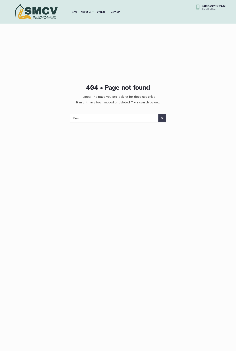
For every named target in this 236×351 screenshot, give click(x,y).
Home (74, 11)
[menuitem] (87, 12)
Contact (115, 11)
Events (101, 11)
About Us (86, 11)
